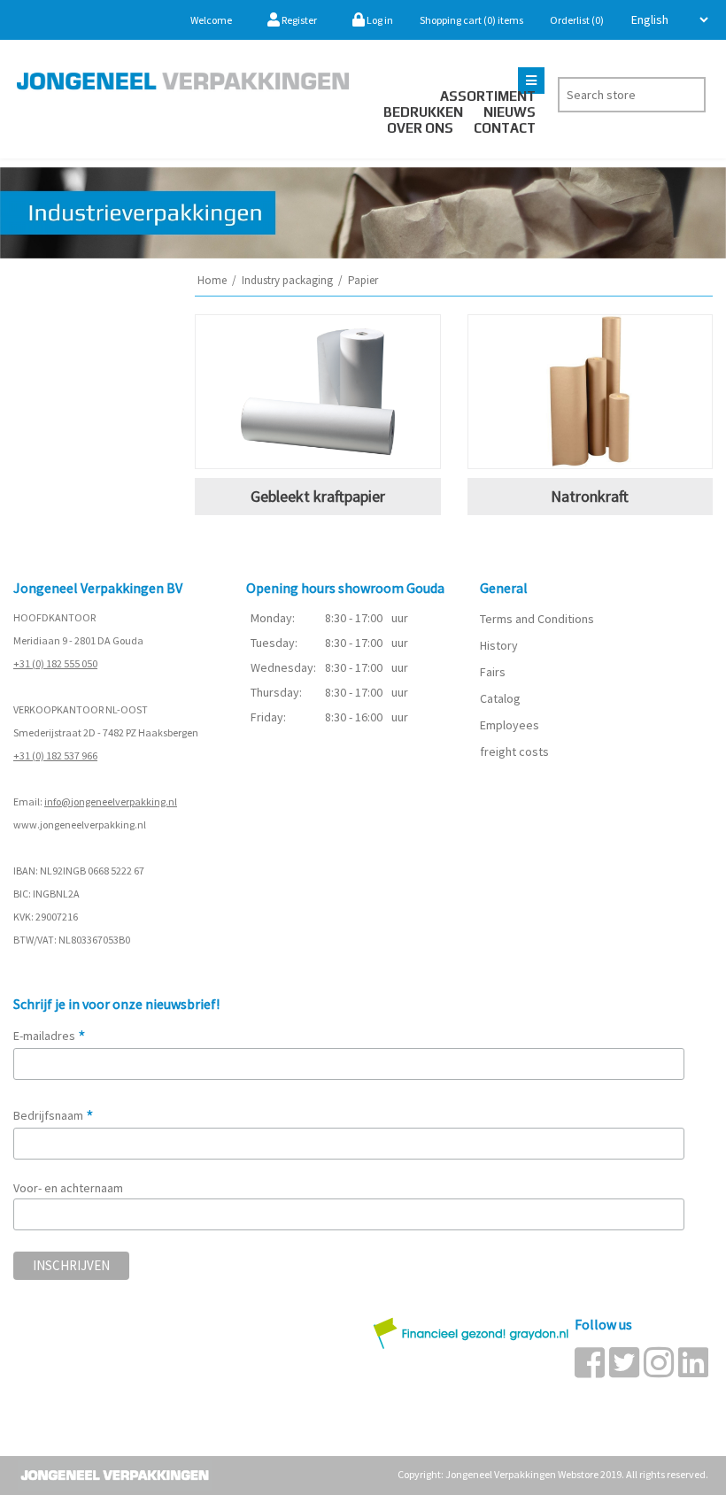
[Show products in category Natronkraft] (590, 392)
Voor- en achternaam (68, 1188)
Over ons (420, 127)
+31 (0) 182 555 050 (55, 663)
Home (212, 280)
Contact (505, 127)
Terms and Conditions (537, 619)
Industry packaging (287, 280)
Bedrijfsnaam (53, 1115)
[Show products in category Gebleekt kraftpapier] (318, 392)
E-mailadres (49, 1035)
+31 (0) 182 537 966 (55, 755)
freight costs (514, 751)
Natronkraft (590, 496)
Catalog (500, 698)
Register (298, 20)
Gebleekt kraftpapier (318, 496)
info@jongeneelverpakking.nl (110, 801)
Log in (379, 20)
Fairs (493, 672)
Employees (509, 725)
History (499, 645)
